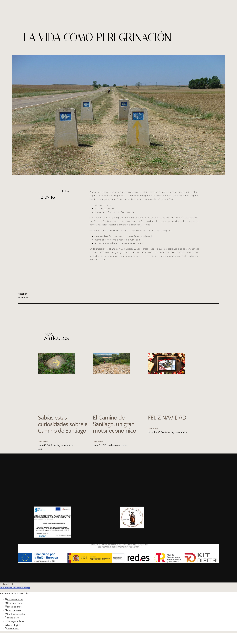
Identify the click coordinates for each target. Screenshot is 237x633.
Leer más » (43, 442)
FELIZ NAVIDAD (167, 417)
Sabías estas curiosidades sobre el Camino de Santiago (63, 424)
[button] (15, 588)
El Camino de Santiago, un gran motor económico (114, 424)
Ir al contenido (7, 584)
